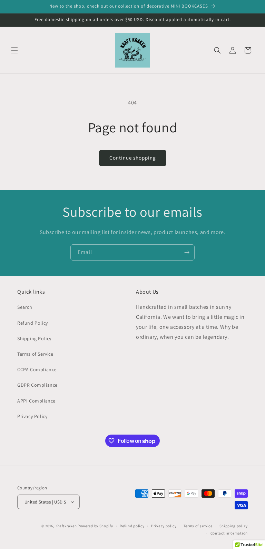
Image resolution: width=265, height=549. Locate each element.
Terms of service (198, 525)
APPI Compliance (36, 401)
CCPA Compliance (37, 369)
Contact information (229, 533)
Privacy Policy (32, 416)
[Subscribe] (186, 252)
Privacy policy (164, 525)
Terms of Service (35, 354)
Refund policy (132, 525)
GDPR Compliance (37, 385)
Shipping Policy (34, 338)
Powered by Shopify (95, 525)
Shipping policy (233, 525)
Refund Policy (32, 323)
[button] (14, 50)
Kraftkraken (66, 525)
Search (24, 307)
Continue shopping (132, 157)
